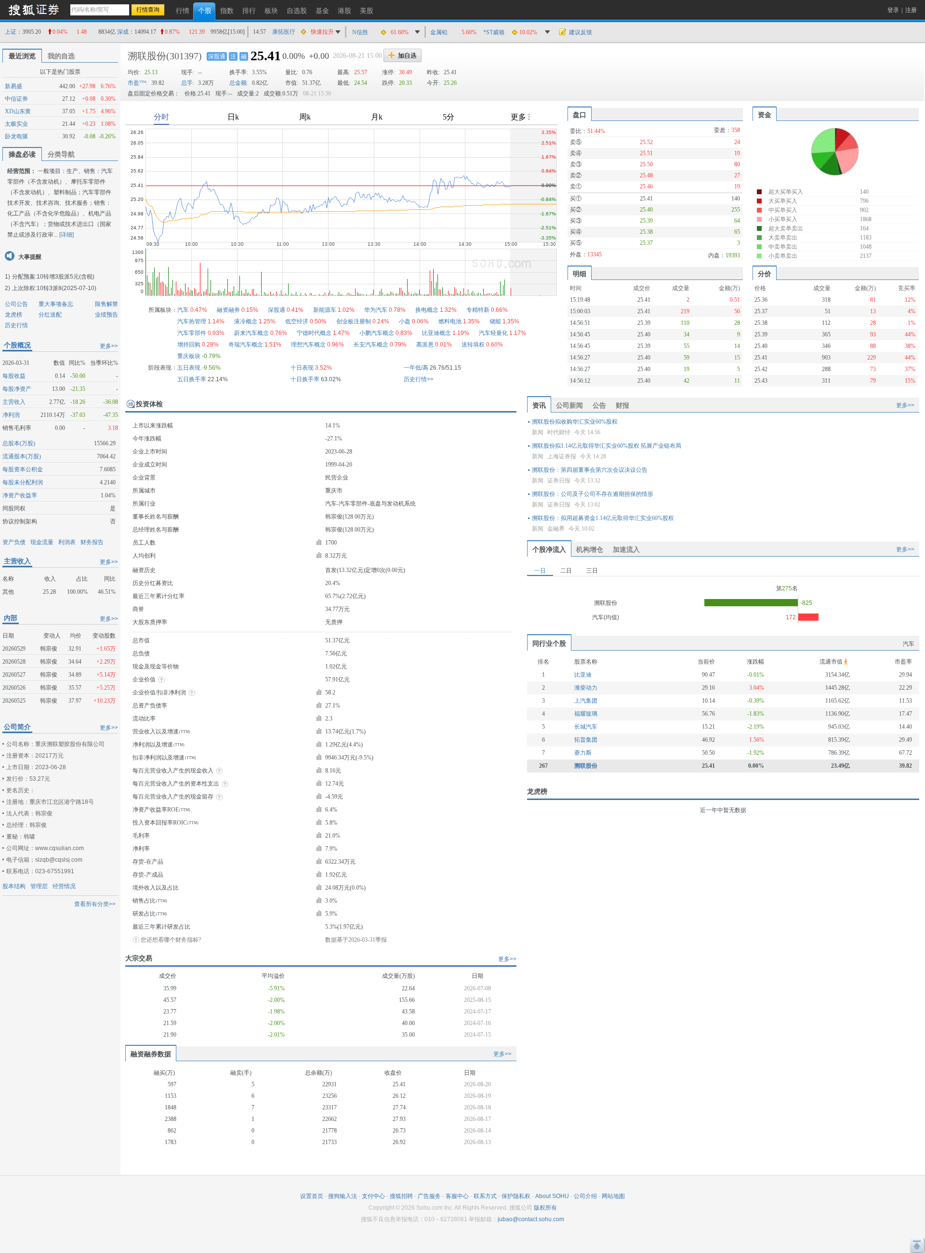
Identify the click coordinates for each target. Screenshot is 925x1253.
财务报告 (92, 542)
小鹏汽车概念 (376, 333)
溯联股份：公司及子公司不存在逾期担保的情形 (592, 494)
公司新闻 (569, 405)
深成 (123, 31)
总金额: (238, 83)
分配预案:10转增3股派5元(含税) (53, 276)
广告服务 (429, 1196)
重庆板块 (188, 356)
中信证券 (16, 98)
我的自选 (61, 56)
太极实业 (16, 123)
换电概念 (426, 310)
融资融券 (228, 310)
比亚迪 (583, 674)
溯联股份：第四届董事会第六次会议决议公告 (590, 470)
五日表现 (188, 367)
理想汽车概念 (308, 344)
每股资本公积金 (22, 469)
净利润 (11, 415)
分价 (764, 274)
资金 (764, 115)
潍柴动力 (585, 687)
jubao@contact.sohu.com (531, 1219)
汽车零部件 (191, 333)
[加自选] (402, 55)
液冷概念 (245, 321)
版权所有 (545, 1207)
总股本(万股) (18, 443)
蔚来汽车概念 (251, 333)
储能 (495, 321)
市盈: (137, 83)
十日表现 (302, 367)
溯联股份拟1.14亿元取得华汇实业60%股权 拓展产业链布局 (606, 445)
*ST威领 (493, 32)
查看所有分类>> (95, 904)
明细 (579, 274)
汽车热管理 (191, 321)
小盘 (404, 321)
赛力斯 (583, 752)
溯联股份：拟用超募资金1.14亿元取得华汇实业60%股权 (603, 518)
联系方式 (485, 1196)
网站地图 (613, 1196)
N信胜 (360, 32)
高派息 (425, 344)
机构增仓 (589, 549)
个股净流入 (549, 549)
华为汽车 (375, 310)
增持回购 (188, 344)
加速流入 (626, 549)
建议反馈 (580, 32)
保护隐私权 (516, 1196)
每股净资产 (16, 389)
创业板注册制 (353, 321)
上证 (10, 31)
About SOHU (552, 1196)
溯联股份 (147, 56)
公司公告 (16, 304)
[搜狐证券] (33, 9)
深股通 (216, 56)
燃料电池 (450, 321)
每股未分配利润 (22, 482)
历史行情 (16, 325)
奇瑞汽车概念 (245, 344)
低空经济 (296, 321)
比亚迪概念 (436, 333)
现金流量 (41, 542)
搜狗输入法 (342, 1196)
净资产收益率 (19, 495)
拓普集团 (585, 739)
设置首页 (311, 1196)
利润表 (67, 542)
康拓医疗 (283, 31)
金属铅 (439, 32)
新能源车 (324, 310)
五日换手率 (191, 379)
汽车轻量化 (493, 333)
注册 (911, 10)
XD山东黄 (18, 111)
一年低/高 (416, 367)
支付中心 (373, 1196)
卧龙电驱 (16, 136)
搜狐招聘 (401, 1196)
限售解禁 (106, 304)
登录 (893, 10)
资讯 (539, 405)
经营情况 (64, 886)
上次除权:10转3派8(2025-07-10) (54, 288)
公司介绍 (585, 1196)
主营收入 (14, 402)
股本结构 (14, 886)
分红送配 (50, 314)
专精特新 (477, 310)
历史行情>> (419, 379)
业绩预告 (106, 314)
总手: (187, 83)
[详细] (66, 234)
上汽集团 (585, 700)
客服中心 (457, 1196)
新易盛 (13, 86)
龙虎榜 (13, 314)
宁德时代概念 (314, 333)
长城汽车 (585, 726)
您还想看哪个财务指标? (171, 939)
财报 (622, 405)
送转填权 (473, 344)
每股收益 (14, 376)
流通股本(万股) (21, 456)
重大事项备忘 (56, 304)
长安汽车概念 (371, 344)
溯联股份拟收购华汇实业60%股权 (575, 421)
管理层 (39, 886)
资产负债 (14, 542)
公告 (599, 405)
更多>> (109, 346)
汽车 (183, 310)
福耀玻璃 (585, 713)
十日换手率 (305, 379)
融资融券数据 (151, 1054)
